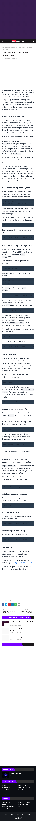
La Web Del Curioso (7, 789)
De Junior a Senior (23, 785)
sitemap (4, 804)
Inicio (6, 814)
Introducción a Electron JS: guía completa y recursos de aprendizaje (22, 622)
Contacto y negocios (26, 814)
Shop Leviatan (22, 792)
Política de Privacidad (24, 802)
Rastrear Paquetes (23, 794)
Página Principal (6, 47)
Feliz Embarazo (6, 787)
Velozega (4, 794)
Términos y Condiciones (8, 806)
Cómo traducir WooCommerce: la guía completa (21, 629)
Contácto (20, 806)
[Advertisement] (18, 19)
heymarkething (6, 58)
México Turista (5, 792)
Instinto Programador (24, 787)
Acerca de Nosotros (7, 809)
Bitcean (4, 785)
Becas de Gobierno (23, 789)
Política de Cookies (23, 804)
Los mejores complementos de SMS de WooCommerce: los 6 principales (21, 637)
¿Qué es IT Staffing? (15, 773)
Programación (14, 47)
